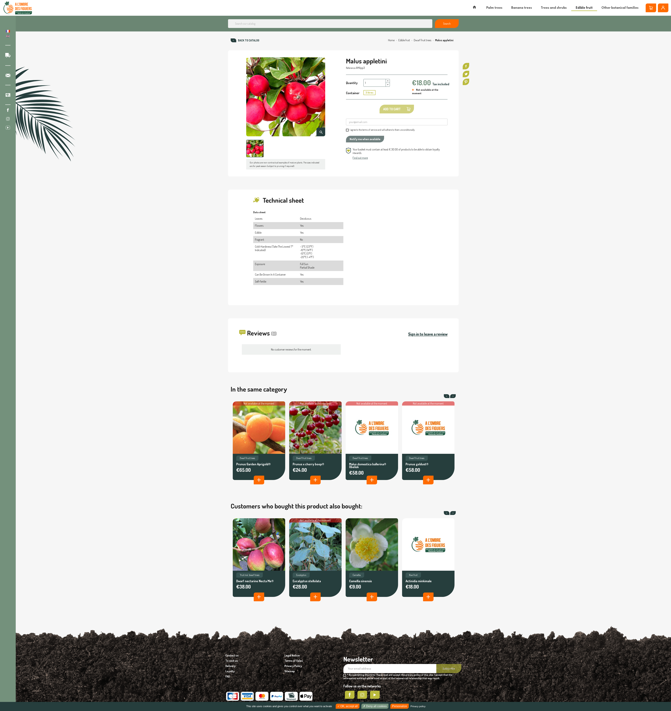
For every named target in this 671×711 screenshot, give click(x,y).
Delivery (230, 666)
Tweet (466, 74)
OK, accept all (349, 706)
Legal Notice (292, 655)
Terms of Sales (293, 660)
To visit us (231, 660)
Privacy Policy (293, 666)
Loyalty (230, 671)
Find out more (360, 158)
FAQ (227, 676)
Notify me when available (365, 139)
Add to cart (392, 109)
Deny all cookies (376, 706)
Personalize (399, 706)
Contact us (232, 655)
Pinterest (466, 82)
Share (466, 66)
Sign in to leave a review (428, 334)
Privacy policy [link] (417, 706)
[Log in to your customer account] (663, 7)
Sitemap (289, 671)
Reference (350, 67)
